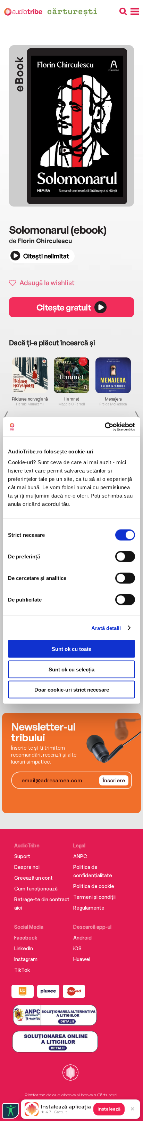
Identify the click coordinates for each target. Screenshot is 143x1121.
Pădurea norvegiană (30, 399)
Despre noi (27, 867)
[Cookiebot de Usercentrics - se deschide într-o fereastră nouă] (104, 427)
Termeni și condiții (94, 897)
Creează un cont (33, 878)
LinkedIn (23, 948)
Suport (22, 856)
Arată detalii (106, 628)
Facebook (25, 938)
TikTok (22, 970)
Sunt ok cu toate (71, 649)
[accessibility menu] (10, 1111)
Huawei (81, 959)
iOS (77, 948)
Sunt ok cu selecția (71, 669)
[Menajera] (113, 375)
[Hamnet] (71, 375)
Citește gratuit (63, 307)
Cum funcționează (36, 889)
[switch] (125, 556)
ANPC (80, 856)
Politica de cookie (93, 886)
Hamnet (71, 399)
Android (82, 938)
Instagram (25, 959)
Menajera (113, 399)
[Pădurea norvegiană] (30, 375)
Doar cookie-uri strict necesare (71, 690)
